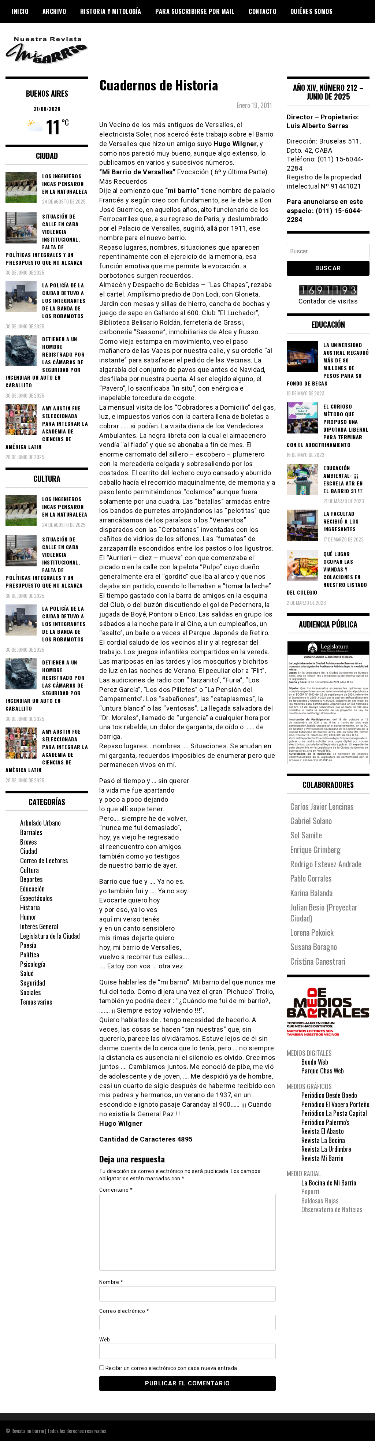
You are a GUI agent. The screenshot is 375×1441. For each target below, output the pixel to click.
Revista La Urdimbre (326, 1149)
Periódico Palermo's (325, 1122)
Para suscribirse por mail (195, 11)
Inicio (20, 11)
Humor (28, 916)
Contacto (262, 11)
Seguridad (32, 982)
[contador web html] (328, 291)
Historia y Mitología (110, 11)
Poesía (28, 945)
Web (104, 1340)
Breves (28, 841)
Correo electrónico (124, 1311)
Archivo (54, 11)
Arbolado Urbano (40, 822)
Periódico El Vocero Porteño (335, 1104)
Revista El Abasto (322, 1131)
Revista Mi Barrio (322, 1158)
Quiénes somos (311, 11)
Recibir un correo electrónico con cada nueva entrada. (172, 1368)
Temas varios (36, 1001)
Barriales (31, 832)
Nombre (111, 1282)
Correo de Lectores (44, 860)
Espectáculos (36, 898)
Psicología (32, 964)
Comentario (116, 1190)
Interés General (39, 926)
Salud (27, 973)
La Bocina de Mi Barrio (328, 1182)
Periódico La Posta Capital (334, 1113)
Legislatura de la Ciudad (50, 936)
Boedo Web (314, 1061)
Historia (30, 907)
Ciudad (28, 851)
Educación (32, 888)
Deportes (31, 879)
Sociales (30, 992)
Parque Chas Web (322, 1070)
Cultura (29, 870)
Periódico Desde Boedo (329, 1095)
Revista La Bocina (323, 1140)
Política (29, 954)
